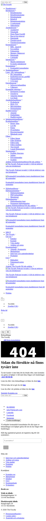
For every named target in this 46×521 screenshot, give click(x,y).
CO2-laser (14, 81)
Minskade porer (16, 134)
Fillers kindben (15, 145)
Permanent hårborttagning (20, 203)
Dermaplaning (15, 109)
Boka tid (4, 310)
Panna (12, 128)
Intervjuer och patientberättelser (22, 254)
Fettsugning (14, 51)
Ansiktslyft (14, 30)
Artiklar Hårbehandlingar (15, 206)
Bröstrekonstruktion (17, 21)
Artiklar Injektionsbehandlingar (17, 162)
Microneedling (15, 106)
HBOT (8, 232)
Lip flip (13, 126)
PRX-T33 (14, 104)
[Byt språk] (2, 299)
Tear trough (14, 147)
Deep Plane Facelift (17, 34)
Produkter (14, 256)
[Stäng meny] (8, 332)
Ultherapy (14, 87)
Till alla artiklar (35, 162)
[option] (25, 304)
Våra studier (14, 243)
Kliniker (13, 239)
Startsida (4, 393)
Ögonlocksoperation (17, 43)
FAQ (12, 264)
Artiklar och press (17, 245)
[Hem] (10, 318)
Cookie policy (11, 516)
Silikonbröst (14, 25)
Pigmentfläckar (16, 79)
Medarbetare (15, 251)
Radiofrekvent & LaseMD (20, 77)
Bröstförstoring (16, 13)
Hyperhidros (15, 130)
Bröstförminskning (17, 15)
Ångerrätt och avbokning (15, 518)
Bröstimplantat (15, 17)
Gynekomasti (15, 23)
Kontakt (13, 241)
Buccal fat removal (17, 36)
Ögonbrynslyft (15, 40)
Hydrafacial (14, 102)
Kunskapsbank (11, 483)
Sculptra (13, 160)
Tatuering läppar (16, 96)
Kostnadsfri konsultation (19, 68)
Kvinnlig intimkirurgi (18, 64)
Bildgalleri (14, 260)
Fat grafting (14, 49)
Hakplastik (14, 38)
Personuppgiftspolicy (13, 514)
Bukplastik (14, 55)
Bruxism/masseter (17, 132)
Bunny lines (14, 123)
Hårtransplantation (17, 193)
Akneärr (13, 113)
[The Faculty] (6, 4)
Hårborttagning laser (18, 201)
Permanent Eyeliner (17, 92)
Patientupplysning (17, 262)
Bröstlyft (13, 19)
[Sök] (2, 297)
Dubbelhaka (14, 115)
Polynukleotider (16, 158)
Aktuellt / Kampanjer (18, 249)
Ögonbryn (14, 94)
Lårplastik (14, 57)
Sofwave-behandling (18, 85)
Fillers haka (14, 143)
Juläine (13, 155)
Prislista (8, 293)
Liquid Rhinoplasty (17, 149)
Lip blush (13, 98)
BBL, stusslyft (15, 47)
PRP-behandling (16, 195)
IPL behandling (16, 74)
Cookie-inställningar (13, 420)
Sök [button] (25, 2)
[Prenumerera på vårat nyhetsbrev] (5, 447)
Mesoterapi (14, 197)
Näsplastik (14, 32)
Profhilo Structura (17, 153)
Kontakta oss (12, 393)
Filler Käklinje (15, 140)
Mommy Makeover (17, 53)
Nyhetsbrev (10, 485)
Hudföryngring (16, 117)
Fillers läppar (15, 138)
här (39, 381)
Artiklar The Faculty (13, 266)
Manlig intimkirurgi (17, 62)
